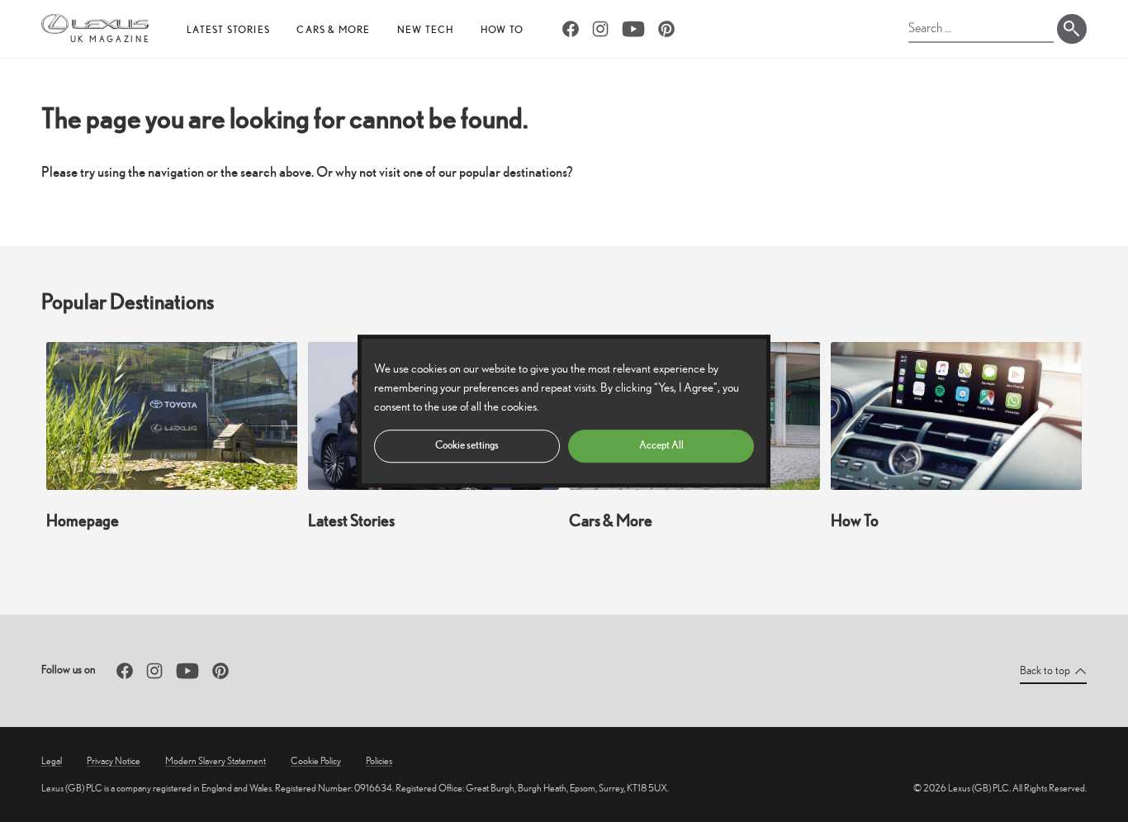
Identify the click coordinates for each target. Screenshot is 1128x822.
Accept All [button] (661, 445)
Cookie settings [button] (467, 445)
